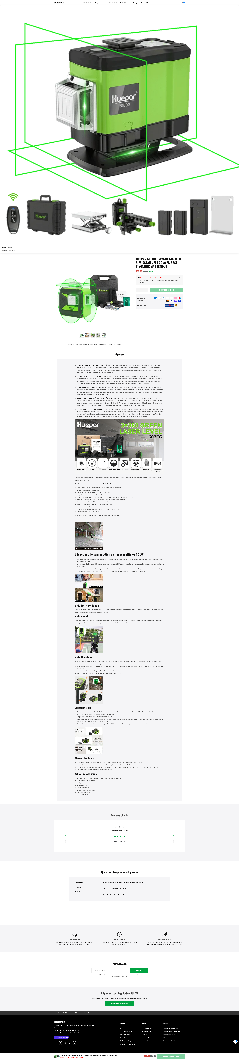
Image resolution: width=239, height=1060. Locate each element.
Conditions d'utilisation (169, 1041)
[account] (179, 3)
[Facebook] (56, 1043)
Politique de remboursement (171, 1031)
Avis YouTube (145, 1038)
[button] (59, 294)
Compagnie (79, 882)
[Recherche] (175, 3)
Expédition (78, 891)
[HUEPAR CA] (59, 2)
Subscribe (139, 970)
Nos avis (144, 1034)
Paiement (78, 887)
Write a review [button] (119, 836)
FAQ (121, 1028)
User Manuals (124, 1038)
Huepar (56, 1013)
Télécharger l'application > (119, 1003)
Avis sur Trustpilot (146, 1041)
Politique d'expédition (169, 1034)
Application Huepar (147, 1031)
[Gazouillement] (65, 1043)
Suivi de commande (126, 1031)
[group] (93, 294)
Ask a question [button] (119, 841)
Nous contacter (125, 1034)
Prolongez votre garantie (127, 1041)
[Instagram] (60, 1043)
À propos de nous (146, 1028)
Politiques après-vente (169, 1038)
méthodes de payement (127, 1044)
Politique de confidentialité (170, 1028)
